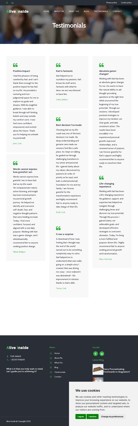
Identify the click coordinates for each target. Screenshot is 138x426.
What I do (74, 11)
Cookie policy (126, 2)
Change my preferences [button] (112, 416)
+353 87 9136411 (18, 360)
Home (46, 11)
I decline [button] (92, 416)
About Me (59, 11)
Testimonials (101, 11)
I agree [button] (81, 416)
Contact (117, 11)
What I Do (58, 362)
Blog (86, 11)
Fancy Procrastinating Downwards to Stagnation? (116, 370)
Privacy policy (111, 2)
